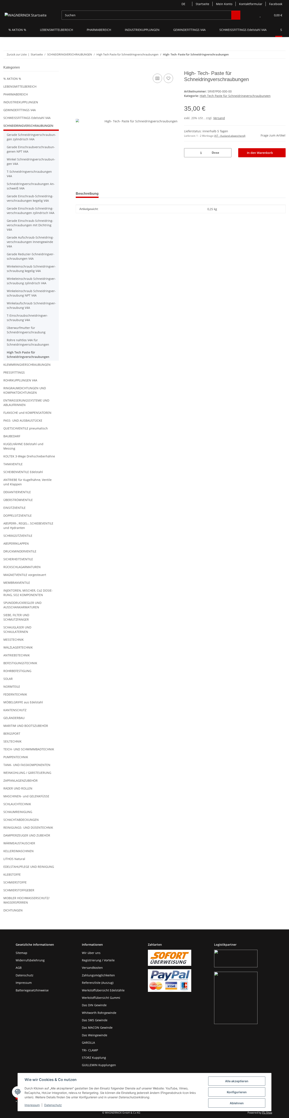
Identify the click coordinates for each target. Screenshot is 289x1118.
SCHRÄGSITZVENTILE (17, 536)
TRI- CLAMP (90, 1050)
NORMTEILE (11, 687)
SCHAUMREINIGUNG (17, 812)
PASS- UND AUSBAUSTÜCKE (22, 420)
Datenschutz (53, 1105)
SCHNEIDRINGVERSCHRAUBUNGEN (28, 126)
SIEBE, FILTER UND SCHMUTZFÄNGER (16, 617)
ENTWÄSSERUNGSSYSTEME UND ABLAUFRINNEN (26, 402)
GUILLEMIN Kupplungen (99, 1065)
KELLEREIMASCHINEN (18, 851)
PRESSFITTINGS (14, 372)
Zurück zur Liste (17, 54)
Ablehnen (237, 1103)
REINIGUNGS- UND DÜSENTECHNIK (28, 827)
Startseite (202, 4)
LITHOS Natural (14, 859)
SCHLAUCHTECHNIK (17, 804)
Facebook (275, 4)
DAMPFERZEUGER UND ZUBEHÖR (26, 835)
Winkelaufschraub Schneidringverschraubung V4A (31, 305)
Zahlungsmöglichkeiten (98, 975)
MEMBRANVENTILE (16, 583)
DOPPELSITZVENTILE (17, 515)
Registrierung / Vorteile (98, 960)
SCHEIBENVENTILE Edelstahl (23, 472)
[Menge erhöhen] (226, 152)
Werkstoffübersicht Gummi (101, 998)
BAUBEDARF (11, 436)
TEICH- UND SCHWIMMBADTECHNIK (28, 749)
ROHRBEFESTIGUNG (17, 671)
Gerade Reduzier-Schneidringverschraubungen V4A (30, 256)
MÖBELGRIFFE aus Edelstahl (23, 702)
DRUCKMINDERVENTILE (19, 551)
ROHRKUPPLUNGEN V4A (20, 380)
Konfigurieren (237, 1092)
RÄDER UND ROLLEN (17, 788)
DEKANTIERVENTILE (17, 492)
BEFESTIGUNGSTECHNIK (20, 663)
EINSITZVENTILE (14, 508)
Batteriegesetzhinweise (32, 990)
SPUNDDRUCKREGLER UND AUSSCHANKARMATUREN (22, 605)
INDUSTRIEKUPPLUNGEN (20, 102)
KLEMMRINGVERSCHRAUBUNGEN (27, 365)
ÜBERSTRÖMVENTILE (18, 500)
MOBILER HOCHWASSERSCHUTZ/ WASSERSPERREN (26, 900)
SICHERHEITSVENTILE (18, 559)
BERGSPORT (11, 734)
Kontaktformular (250, 4)
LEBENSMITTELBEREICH (19, 86)
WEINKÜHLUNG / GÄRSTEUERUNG (27, 773)
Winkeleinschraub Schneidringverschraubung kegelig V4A (31, 268)
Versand (219, 118)
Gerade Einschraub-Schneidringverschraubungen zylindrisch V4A (30, 210)
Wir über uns (91, 953)
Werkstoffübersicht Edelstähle (103, 990)
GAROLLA (88, 1043)
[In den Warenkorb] (79, 68)
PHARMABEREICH (15, 94)
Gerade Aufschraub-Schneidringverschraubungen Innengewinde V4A (30, 241)
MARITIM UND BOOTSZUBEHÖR (25, 726)
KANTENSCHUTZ (14, 710)
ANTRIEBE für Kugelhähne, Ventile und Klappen (27, 482)
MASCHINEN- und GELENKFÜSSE (26, 796)
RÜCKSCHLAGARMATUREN (22, 567)
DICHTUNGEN (13, 910)
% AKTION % (12, 79)
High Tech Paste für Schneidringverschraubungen (235, 96)
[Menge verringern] (188, 152)
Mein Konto (224, 4)
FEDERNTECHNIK (15, 694)
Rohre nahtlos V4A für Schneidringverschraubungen (28, 342)
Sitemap (21, 953)
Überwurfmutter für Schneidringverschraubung (26, 330)
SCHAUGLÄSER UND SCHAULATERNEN (17, 629)
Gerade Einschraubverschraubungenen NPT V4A (31, 149)
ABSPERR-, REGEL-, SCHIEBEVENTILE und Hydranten (28, 525)
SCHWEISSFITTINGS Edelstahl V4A (27, 118)
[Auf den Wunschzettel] (168, 78)
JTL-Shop (267, 1112)
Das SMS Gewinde (94, 1020)
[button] (251, 15)
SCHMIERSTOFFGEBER (18, 890)
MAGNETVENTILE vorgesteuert (24, 575)
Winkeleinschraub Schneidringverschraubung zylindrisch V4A (31, 281)
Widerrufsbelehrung (30, 960)
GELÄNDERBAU (14, 718)
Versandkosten (92, 968)
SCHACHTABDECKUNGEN (21, 820)
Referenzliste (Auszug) (97, 983)
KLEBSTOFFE (12, 874)
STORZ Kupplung (94, 1058)
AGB (19, 968)
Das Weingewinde (94, 1035)
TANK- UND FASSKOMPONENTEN (26, 765)
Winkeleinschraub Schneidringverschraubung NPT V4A (31, 293)
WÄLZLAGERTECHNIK (18, 647)
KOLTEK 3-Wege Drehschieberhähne (29, 456)
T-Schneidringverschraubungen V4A (29, 174)
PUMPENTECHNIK (15, 757)
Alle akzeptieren (236, 1081)
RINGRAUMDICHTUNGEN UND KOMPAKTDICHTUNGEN (24, 390)
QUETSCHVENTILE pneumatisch (25, 428)
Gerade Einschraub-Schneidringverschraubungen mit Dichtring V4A (30, 225)
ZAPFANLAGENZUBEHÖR (20, 780)
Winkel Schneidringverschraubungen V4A (31, 161)
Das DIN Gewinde (94, 1005)
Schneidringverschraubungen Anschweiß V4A (31, 186)
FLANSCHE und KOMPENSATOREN (27, 413)
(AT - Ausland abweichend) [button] (229, 136)
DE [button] (183, 4)
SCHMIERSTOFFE (15, 882)
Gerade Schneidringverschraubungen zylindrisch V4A (31, 137)
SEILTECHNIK (12, 741)
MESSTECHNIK (13, 640)
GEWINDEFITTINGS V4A (19, 110)
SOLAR (8, 679)
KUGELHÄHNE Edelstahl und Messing (23, 446)
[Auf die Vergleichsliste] (157, 78)
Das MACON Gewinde (97, 1028)
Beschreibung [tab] (87, 193)
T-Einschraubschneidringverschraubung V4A (27, 317)
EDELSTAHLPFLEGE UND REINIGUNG (28, 867)
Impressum (32, 1105)
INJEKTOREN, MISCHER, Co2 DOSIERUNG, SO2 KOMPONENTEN (28, 592)
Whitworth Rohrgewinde (99, 1013)
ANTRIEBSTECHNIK (16, 655)
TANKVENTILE (13, 464)
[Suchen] (235, 15)
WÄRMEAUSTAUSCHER (19, 843)
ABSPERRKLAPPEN (16, 543)
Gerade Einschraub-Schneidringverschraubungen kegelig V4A (30, 198)
